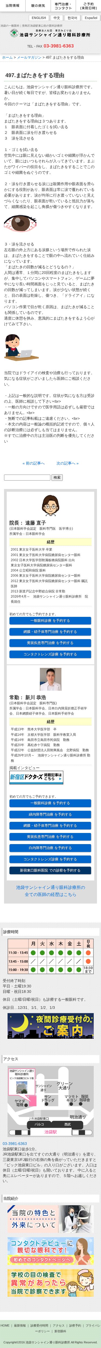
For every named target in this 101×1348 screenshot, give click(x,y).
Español (91, 18)
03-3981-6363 (59, 46)
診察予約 (75, 1325)
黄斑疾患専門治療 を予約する (50, 643)
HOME (5, 1325)
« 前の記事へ (34, 463)
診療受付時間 (39, 1325)
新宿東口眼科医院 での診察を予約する (50, 870)
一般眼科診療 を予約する (50, 620)
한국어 (72, 18)
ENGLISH (39, 18)
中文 (57, 18)
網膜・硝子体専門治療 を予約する (50, 632)
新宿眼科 (60, 1331)
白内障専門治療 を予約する (50, 848)
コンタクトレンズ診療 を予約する (50, 654)
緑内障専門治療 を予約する (50, 814)
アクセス (59, 1325)
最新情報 (20, 1325)
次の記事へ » (68, 463)
